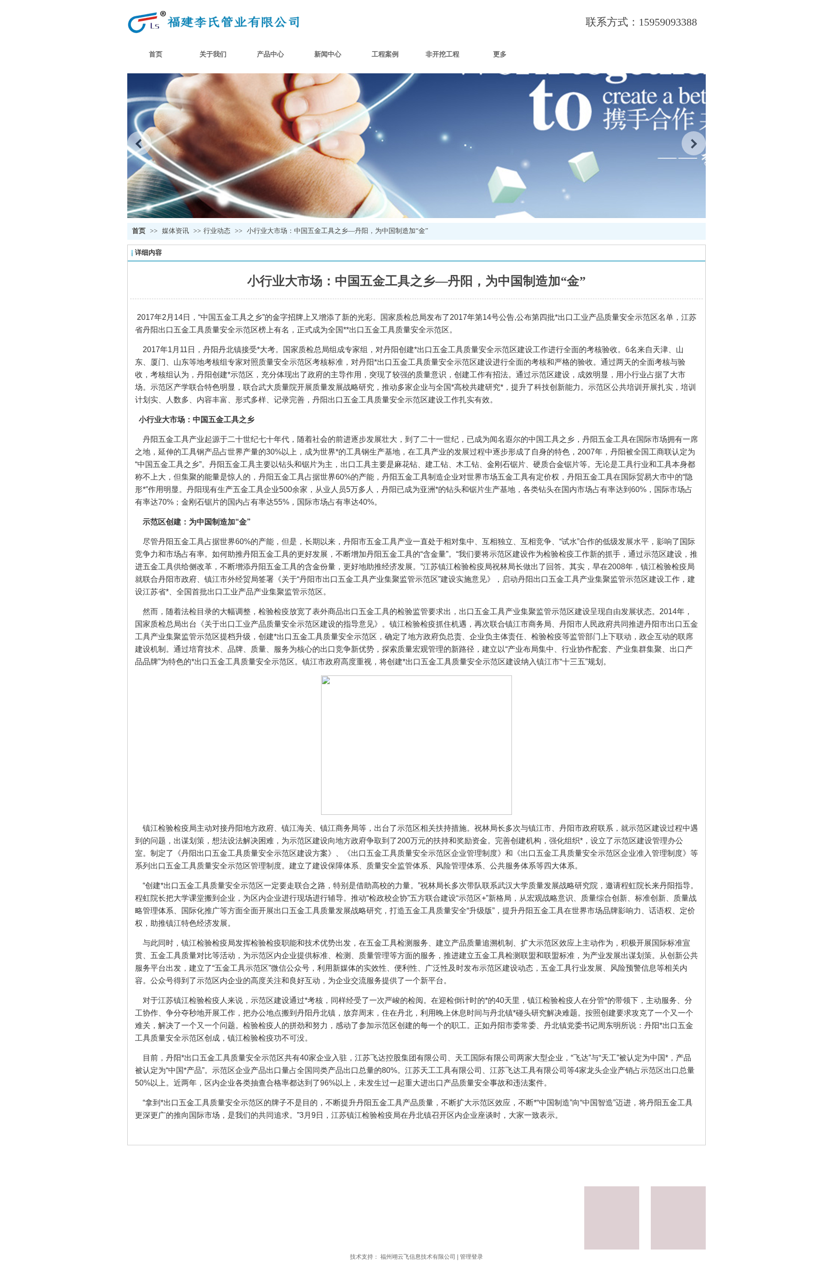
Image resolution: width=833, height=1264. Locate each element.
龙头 (594, 1070)
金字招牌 (287, 317)
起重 (405, 1083)
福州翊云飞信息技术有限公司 (418, 1256)
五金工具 (231, 317)
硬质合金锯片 (556, 464)
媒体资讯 (176, 230)
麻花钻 (405, 464)
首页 (139, 230)
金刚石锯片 (506, 464)
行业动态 (216, 230)
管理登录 (471, 1256)
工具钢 (192, 452)
